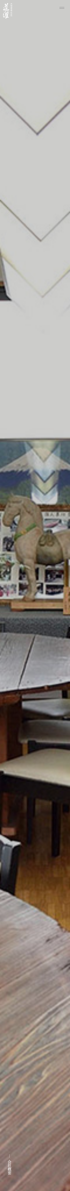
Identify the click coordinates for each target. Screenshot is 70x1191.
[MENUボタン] (61, 8)
